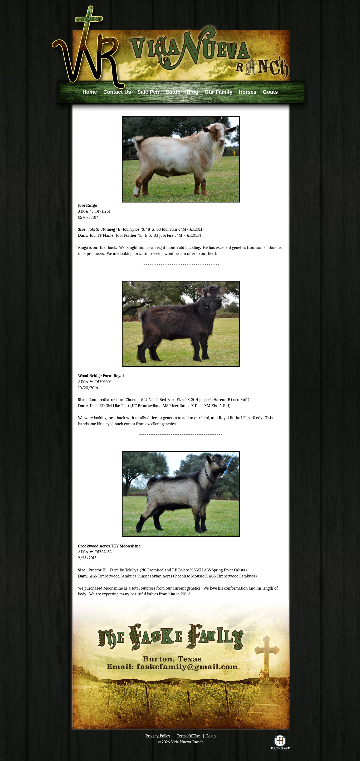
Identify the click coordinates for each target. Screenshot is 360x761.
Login (211, 736)
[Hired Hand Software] (280, 742)
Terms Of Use (188, 736)
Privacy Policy (157, 736)
